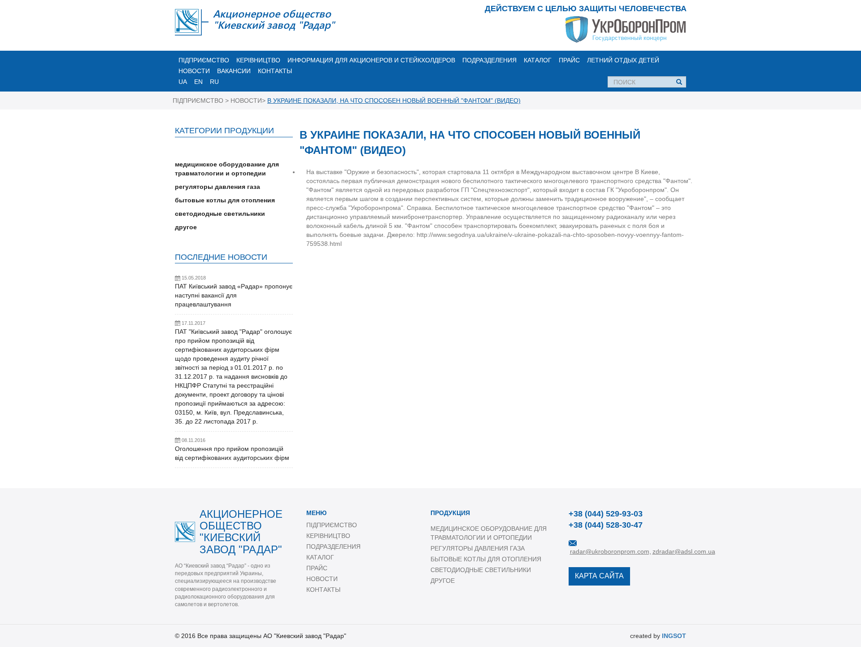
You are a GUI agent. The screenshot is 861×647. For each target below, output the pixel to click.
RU (214, 81)
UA (182, 81)
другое (442, 580)
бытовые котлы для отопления (485, 559)
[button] (234, 151)
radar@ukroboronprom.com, (610, 551)
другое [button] (186, 227)
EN (198, 81)
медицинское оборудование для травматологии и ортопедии (488, 533)
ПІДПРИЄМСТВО (203, 60)
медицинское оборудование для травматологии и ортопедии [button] (227, 169)
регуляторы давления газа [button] (217, 186)
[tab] (234, 151)
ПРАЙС (569, 60)
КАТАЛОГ (538, 60)
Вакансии (234, 70)
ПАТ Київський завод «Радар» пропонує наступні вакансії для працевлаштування (233, 295)
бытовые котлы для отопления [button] (225, 200)
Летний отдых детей (623, 60)
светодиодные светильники (480, 569)
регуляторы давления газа (477, 548)
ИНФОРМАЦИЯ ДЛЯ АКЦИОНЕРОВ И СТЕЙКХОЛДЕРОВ (371, 60)
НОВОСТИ (194, 70)
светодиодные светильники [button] (220, 213)
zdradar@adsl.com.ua (683, 551)
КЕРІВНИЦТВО (258, 60)
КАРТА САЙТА (599, 576)
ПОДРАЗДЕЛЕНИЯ (489, 60)
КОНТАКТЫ (275, 70)
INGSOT (674, 635)
